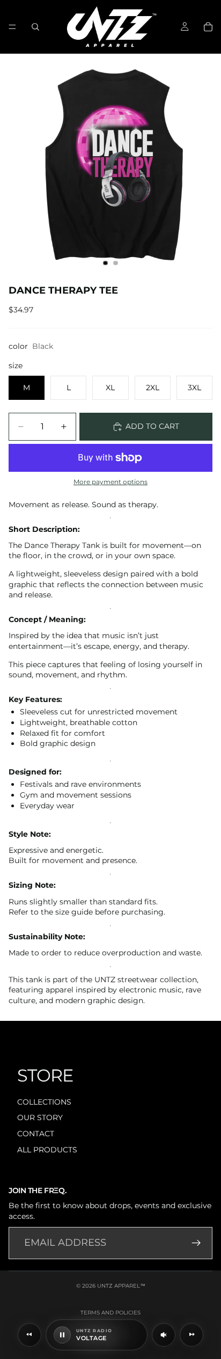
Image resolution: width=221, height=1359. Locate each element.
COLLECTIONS (44, 1102)
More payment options (110, 482)
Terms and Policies (110, 1312)
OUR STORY (40, 1117)
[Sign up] (196, 1243)
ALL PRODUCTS (47, 1150)
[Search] (35, 27)
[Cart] (208, 27)
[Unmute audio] (163, 1335)
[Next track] (191, 1335)
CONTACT (35, 1133)
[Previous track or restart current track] (29, 1335)
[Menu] (12, 26)
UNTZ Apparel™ (121, 1285)
